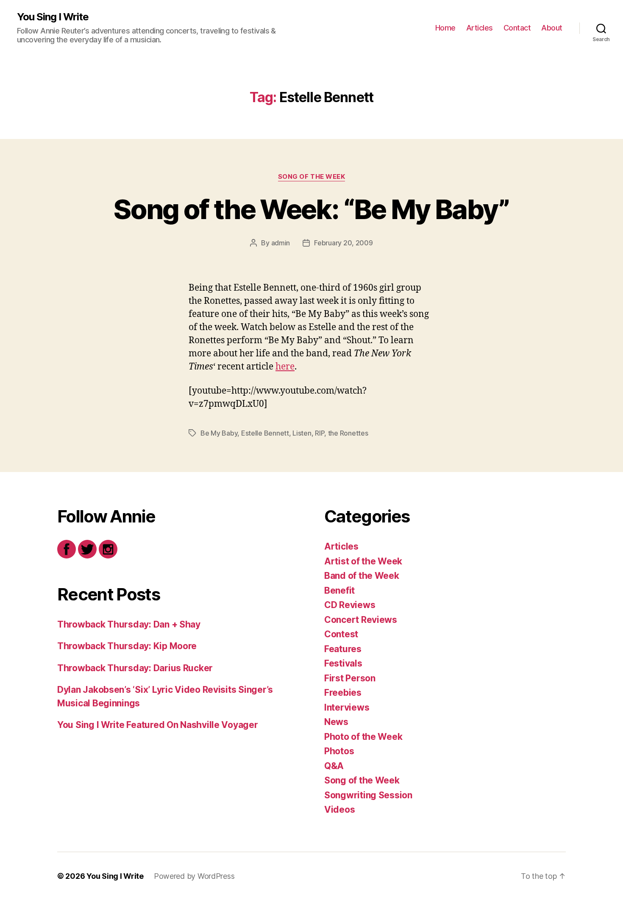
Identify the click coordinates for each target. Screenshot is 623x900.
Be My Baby (218, 433)
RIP (319, 433)
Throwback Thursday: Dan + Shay (128, 624)
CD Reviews (349, 605)
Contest (341, 634)
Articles (479, 27)
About (551, 27)
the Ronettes (348, 433)
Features (343, 649)
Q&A (334, 766)
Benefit (339, 590)
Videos (339, 809)
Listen (301, 433)
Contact (517, 27)
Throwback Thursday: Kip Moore (127, 646)
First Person (349, 678)
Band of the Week (361, 575)
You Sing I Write (53, 17)
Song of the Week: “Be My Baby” (311, 209)
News (336, 722)
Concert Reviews (360, 619)
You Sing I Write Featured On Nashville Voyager (157, 724)
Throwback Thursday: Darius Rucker (135, 668)
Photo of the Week (363, 736)
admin (280, 243)
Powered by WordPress (194, 876)
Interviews (346, 707)
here (285, 366)
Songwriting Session (368, 795)
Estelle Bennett (265, 433)
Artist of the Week (363, 561)
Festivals (343, 663)
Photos (339, 751)
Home (445, 27)
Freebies (343, 692)
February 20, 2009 (343, 243)
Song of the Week (311, 177)
